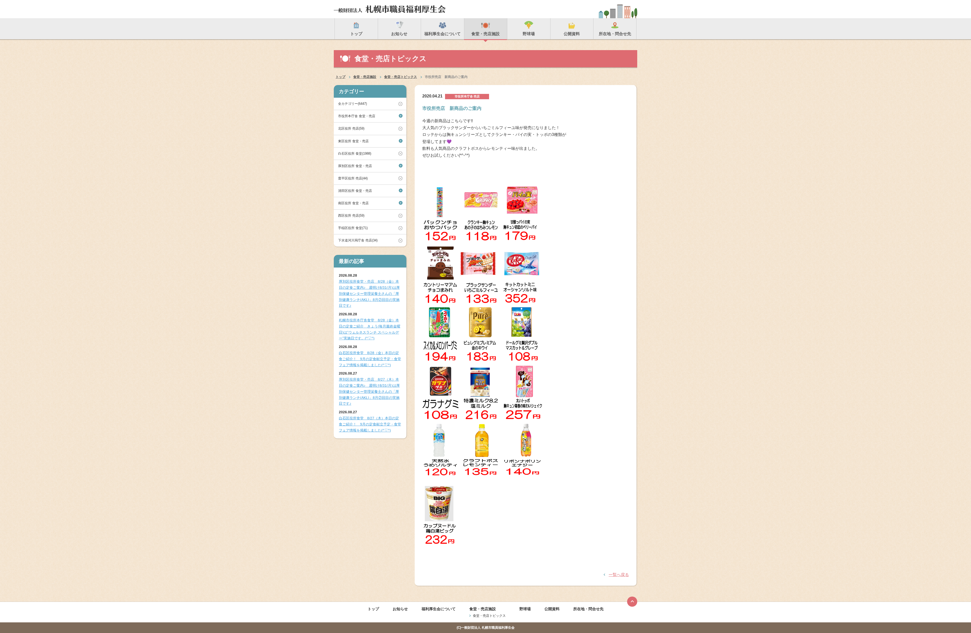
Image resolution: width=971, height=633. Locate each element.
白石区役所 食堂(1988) (354, 153)
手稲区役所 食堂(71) (353, 228)
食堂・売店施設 (364, 77)
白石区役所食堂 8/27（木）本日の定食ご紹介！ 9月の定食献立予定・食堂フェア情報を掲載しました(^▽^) (370, 424)
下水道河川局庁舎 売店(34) (358, 240)
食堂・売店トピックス (400, 77)
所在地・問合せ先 (588, 609)
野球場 (525, 609)
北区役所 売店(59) (351, 128)
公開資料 (552, 609)
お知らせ (400, 609)
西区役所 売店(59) (351, 215)
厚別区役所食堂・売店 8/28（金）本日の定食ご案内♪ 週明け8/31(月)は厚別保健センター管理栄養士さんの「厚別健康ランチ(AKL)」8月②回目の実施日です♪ (369, 293)
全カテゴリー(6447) (352, 104)
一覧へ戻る (619, 575)
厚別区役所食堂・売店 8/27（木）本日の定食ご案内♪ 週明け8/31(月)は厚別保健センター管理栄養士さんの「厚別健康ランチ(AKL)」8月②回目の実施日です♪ (369, 391)
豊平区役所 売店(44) (353, 178)
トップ (340, 77)
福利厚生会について (439, 609)
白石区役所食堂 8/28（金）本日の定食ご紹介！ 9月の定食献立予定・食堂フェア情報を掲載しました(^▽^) (370, 359)
